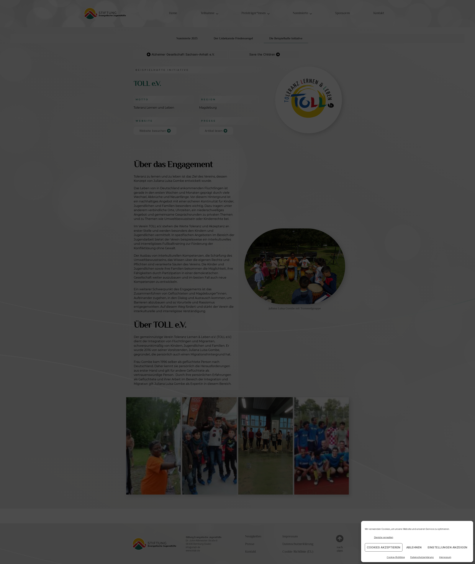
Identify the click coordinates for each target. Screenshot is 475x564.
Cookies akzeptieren (384, 547)
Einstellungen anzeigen (447, 547)
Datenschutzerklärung (422, 557)
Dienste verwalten (383, 537)
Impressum (445, 557)
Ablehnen (414, 547)
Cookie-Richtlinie (396, 557)
